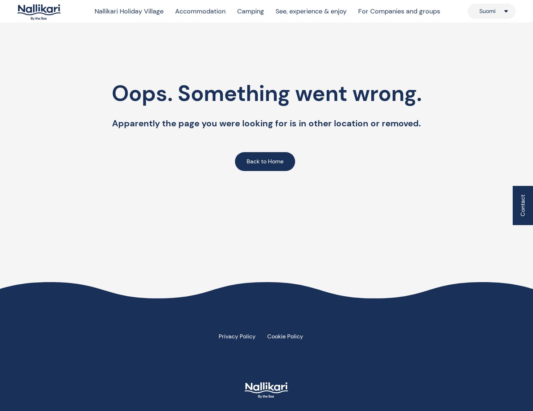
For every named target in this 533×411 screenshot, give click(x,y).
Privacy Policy (237, 336)
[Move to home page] (39, 12)
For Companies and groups (399, 11)
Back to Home (265, 161)
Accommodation (200, 11)
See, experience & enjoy (311, 11)
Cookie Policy (285, 336)
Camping (250, 11)
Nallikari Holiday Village (129, 11)
